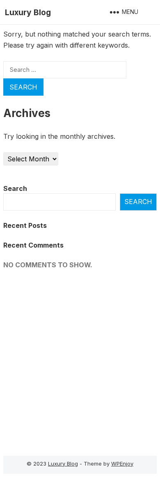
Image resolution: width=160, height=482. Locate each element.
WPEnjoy (122, 463)
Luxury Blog (28, 12)
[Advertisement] (80, 360)
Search (15, 188)
